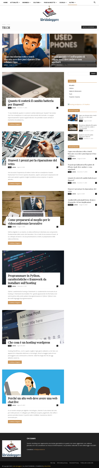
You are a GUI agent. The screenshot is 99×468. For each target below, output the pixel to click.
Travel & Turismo (74, 97)
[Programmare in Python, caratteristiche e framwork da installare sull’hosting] (33, 268)
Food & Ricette (49, 2)
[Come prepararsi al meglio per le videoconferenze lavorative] (33, 208)
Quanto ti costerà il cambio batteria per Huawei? (31, 102)
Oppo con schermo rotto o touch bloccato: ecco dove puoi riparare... (87, 117)
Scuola (62, 2)
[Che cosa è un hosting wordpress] (33, 327)
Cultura (36, 2)
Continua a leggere (14, 124)
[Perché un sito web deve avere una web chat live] (33, 387)
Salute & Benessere (75, 91)
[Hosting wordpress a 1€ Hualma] (79, 104)
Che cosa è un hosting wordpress (29, 342)
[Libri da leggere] (49, 13)
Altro (71, 2)
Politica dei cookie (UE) (87, 463)
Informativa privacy (62, 463)
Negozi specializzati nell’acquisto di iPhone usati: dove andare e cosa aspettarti (88, 126)
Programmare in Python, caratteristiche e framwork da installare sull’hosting (27, 279)
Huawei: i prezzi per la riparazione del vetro (32, 162)
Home (5, 2)
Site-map (52, 463)
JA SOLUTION (46, 466)
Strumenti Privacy (74, 463)
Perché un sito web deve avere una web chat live (32, 400)
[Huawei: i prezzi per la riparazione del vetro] (33, 149)
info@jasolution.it (39, 449)
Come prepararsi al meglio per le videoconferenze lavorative (29, 221)
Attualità (14, 2)
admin (6, 65)
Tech (6, 53)
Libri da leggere (17, 466)
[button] (94, 3)
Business (26, 2)
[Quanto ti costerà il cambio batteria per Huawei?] (33, 89)
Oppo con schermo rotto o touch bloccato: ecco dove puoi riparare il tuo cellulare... (82, 153)
